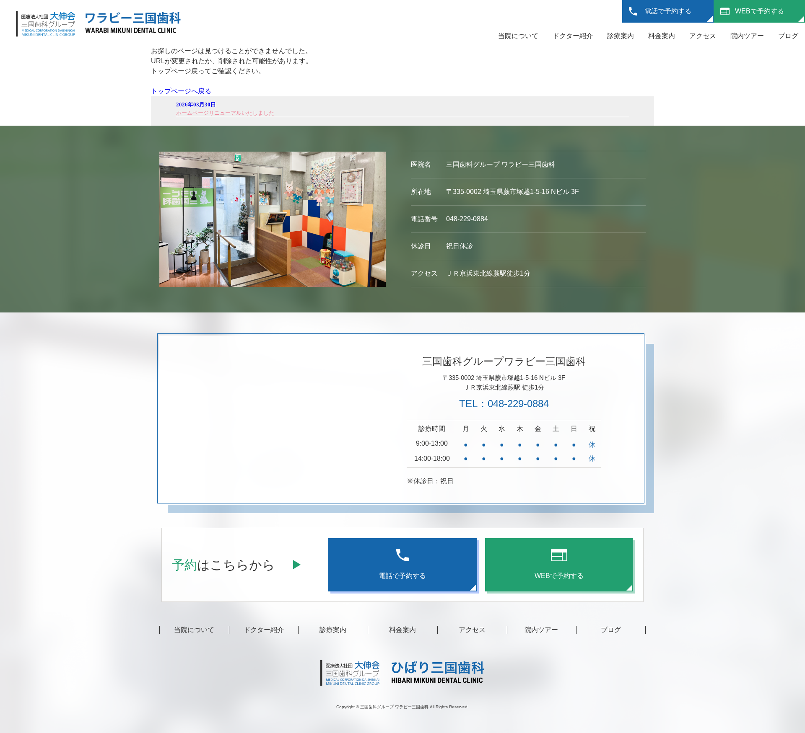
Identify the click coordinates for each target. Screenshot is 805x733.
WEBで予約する (759, 11)
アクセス (702, 35)
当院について (518, 35)
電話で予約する (667, 11)
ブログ (788, 35)
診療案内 (620, 35)
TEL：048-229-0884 (504, 403)
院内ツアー (747, 35)
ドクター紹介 (573, 35)
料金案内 (661, 35)
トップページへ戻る (181, 91)
